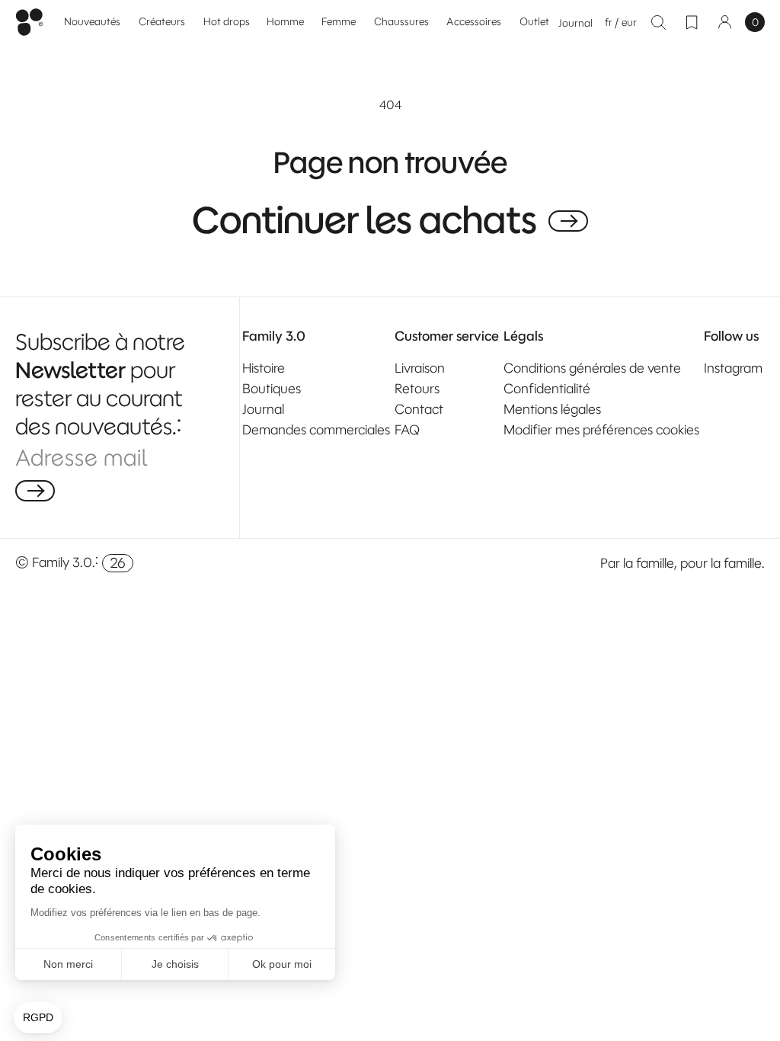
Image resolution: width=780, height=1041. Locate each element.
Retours (417, 388)
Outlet (534, 21)
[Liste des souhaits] (691, 22)
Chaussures (401, 21)
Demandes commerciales (316, 429)
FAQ (407, 429)
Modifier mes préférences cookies (601, 429)
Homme (285, 21)
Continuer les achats (364, 221)
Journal (575, 23)
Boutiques (271, 388)
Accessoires (473, 21)
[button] (285, 22)
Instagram (733, 368)
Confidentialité (546, 388)
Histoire (263, 368)
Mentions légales (552, 409)
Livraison (420, 368)
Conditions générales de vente (592, 368)
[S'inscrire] (35, 491)
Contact (419, 409)
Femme (338, 21)
